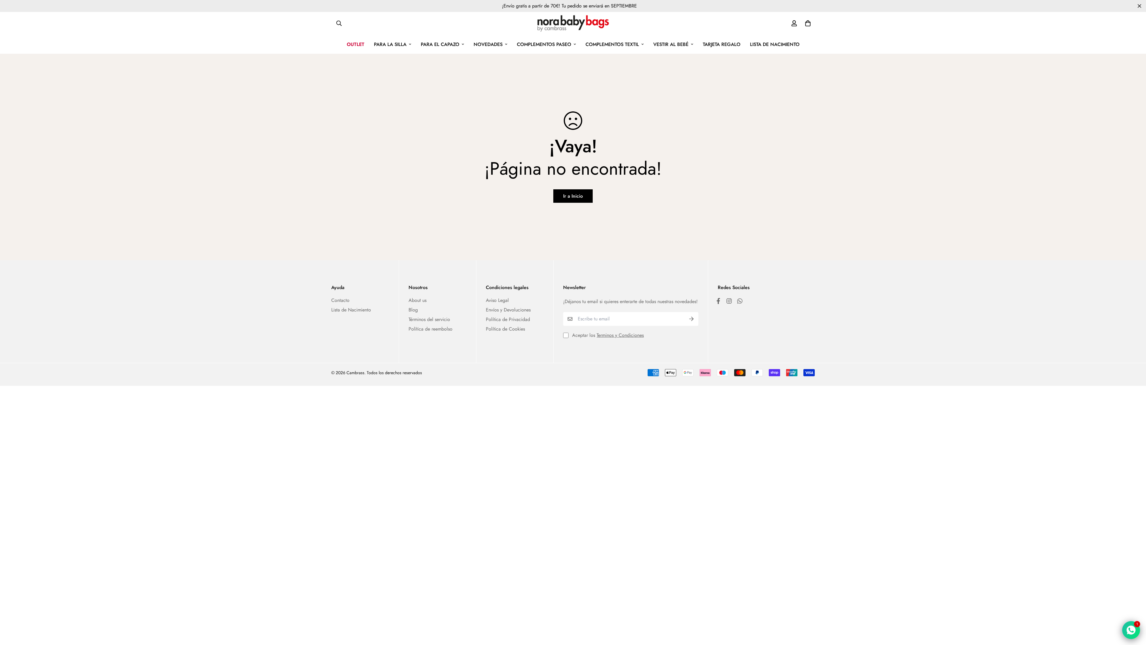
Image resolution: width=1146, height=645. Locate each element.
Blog (413, 309)
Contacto (340, 300)
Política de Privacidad (508, 319)
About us (417, 300)
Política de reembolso (430, 328)
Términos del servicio (429, 319)
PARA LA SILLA (390, 44)
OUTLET (355, 44)
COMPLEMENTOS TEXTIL (612, 44)
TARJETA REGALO (721, 44)
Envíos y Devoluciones (508, 309)
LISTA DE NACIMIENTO (775, 44)
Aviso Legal (497, 300)
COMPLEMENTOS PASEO (544, 44)
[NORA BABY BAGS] (573, 23)
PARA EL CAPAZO (440, 44)
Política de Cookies (505, 328)
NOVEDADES (488, 44)
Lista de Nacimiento (351, 309)
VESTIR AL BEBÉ (670, 44)
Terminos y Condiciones (620, 335)
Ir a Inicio (573, 196)
